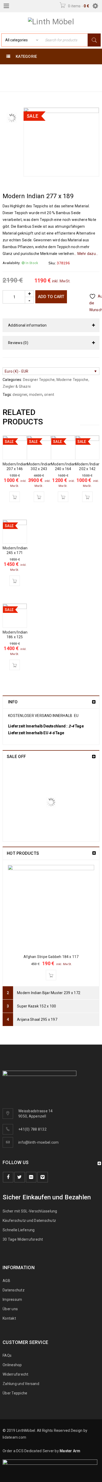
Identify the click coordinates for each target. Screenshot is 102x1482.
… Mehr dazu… (86, 254)
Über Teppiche (15, 1393)
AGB (6, 1281)
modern (36, 394)
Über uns (10, 1309)
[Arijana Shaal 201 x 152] (21, 817)
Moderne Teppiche (42, 71)
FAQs (7, 1355)
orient (49, 394)
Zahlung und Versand (21, 1384)
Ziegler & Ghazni (17, 386)
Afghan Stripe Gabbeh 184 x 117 (51, 957)
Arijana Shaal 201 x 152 (58, 806)
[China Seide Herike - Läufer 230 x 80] (21, 781)
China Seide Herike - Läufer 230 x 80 (65, 772)
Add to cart (51, 296)
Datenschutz (14, 1290)
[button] (14, 497)
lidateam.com (14, 1437)
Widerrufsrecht (17, 1374)
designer (20, 394)
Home (9, 71)
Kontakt (9, 1318)
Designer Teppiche (23, 77)
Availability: (11, 263)
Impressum (12, 1299)
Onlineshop (12, 1365)
